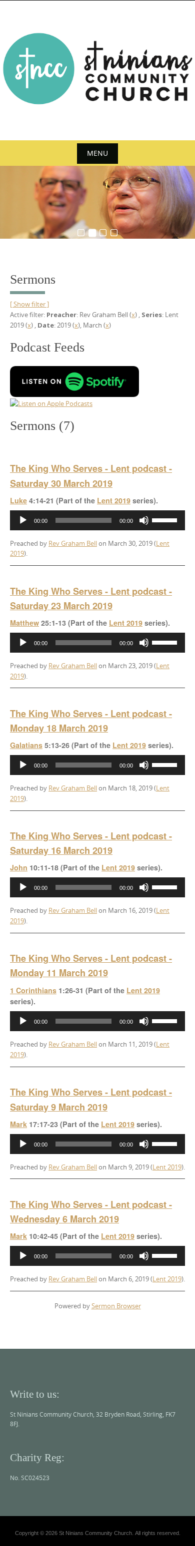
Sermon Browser (116, 1305)
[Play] (23, 520)
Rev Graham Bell (72, 543)
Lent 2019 (113, 500)
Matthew (24, 623)
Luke (18, 500)
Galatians (26, 745)
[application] (97, 520)
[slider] (166, 519)
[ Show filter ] (29, 304)
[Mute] (144, 520)
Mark (18, 1124)
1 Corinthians (33, 990)
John (19, 867)
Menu (97, 153)
